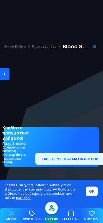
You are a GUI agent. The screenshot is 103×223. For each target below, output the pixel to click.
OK (92, 191)
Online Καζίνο (15, 46)
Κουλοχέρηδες (44, 46)
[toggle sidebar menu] (5, 74)
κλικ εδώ (23, 198)
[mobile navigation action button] (51, 208)
